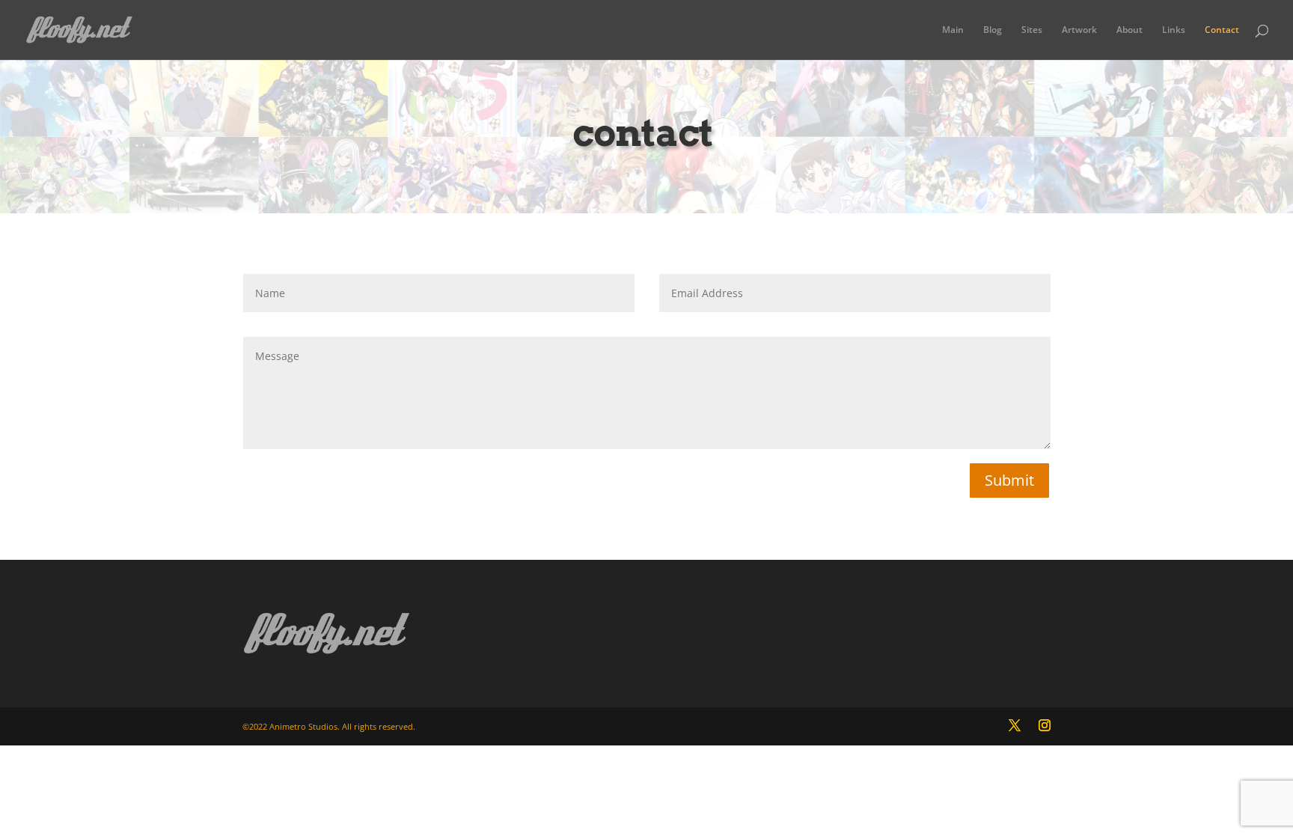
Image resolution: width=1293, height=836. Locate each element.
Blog (992, 30)
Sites (1031, 30)
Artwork (1079, 30)
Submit (1009, 480)
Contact (1222, 30)
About (1129, 30)
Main (953, 30)
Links (1173, 30)
